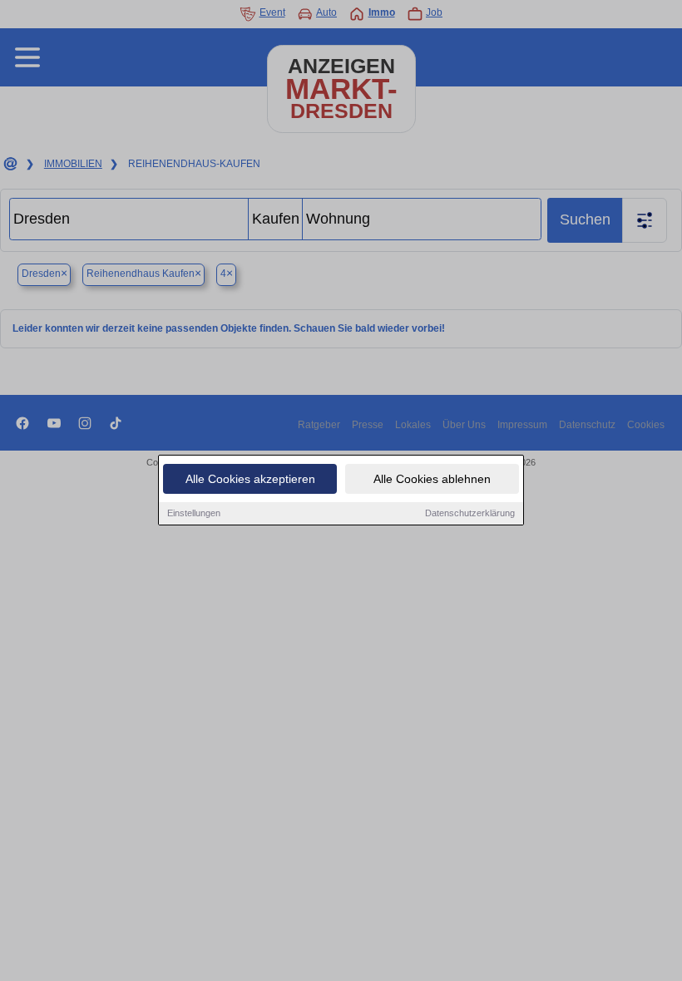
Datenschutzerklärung (470, 513)
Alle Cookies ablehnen (432, 479)
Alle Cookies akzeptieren (250, 479)
